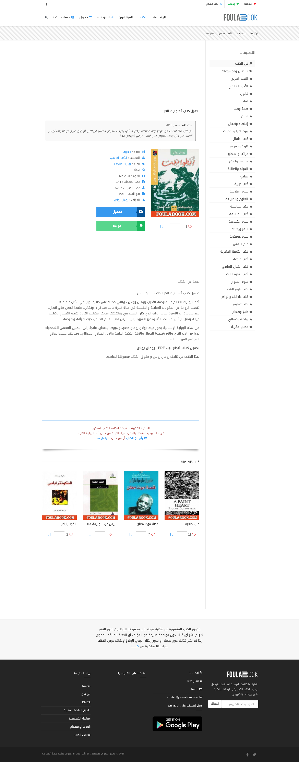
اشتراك (215, 704)
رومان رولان (121, 200)
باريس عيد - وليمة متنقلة (100, 524)
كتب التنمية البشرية (234, 251)
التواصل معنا (102, 438)
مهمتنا (248, 4)
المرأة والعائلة (238, 169)
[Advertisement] (120, 79)
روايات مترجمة (122, 164)
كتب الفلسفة (238, 214)
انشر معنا (193, 681)
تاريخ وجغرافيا (238, 146)
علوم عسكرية (238, 236)
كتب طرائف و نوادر (235, 296)
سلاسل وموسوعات (235, 71)
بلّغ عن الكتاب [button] (134, 438)
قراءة (117, 226)
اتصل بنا (194, 673)
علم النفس (240, 244)
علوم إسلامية (238, 191)
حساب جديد (61, 17)
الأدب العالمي (225, 33)
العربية (127, 152)
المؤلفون (126, 17)
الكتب (143, 17)
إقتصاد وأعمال (238, 124)
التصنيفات (241, 33)
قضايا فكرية (239, 327)
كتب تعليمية (239, 304)
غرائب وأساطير (238, 154)
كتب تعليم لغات (237, 274)
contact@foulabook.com (183, 697)
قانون (244, 93)
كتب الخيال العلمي (235, 266)
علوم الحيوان (239, 281)
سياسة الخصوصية (80, 718)
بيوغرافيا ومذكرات (235, 131)
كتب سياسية (239, 206)
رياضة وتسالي (238, 319)
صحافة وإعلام (238, 161)
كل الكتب (241, 63)
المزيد (105, 17)
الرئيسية (159, 17)
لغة (245, 101)
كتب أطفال (240, 139)
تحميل (117, 212)
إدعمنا (195, 689)
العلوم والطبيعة (236, 199)
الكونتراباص (68, 524)
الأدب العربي (239, 78)
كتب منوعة (240, 259)
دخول (84, 17)
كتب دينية (241, 184)
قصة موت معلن (147, 524)
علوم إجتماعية (238, 221)
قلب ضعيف (191, 524)
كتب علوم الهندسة (235, 289)
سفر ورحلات (240, 229)
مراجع (244, 176)
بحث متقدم (212, 4)
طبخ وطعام (240, 312)
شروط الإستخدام (80, 726)
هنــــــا (135, 646)
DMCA (86, 702)
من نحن (86, 694)
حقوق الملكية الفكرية (77, 710)
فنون (244, 116)
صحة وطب (241, 108)
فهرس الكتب (82, 735)
